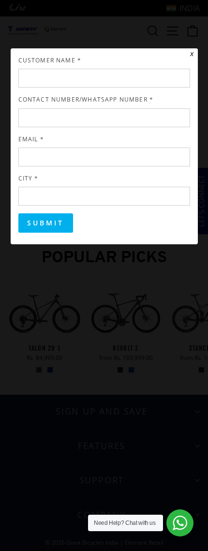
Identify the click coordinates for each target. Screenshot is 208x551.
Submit (45, 222)
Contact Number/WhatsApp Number (86, 99)
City (28, 178)
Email (31, 139)
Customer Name (50, 60)
